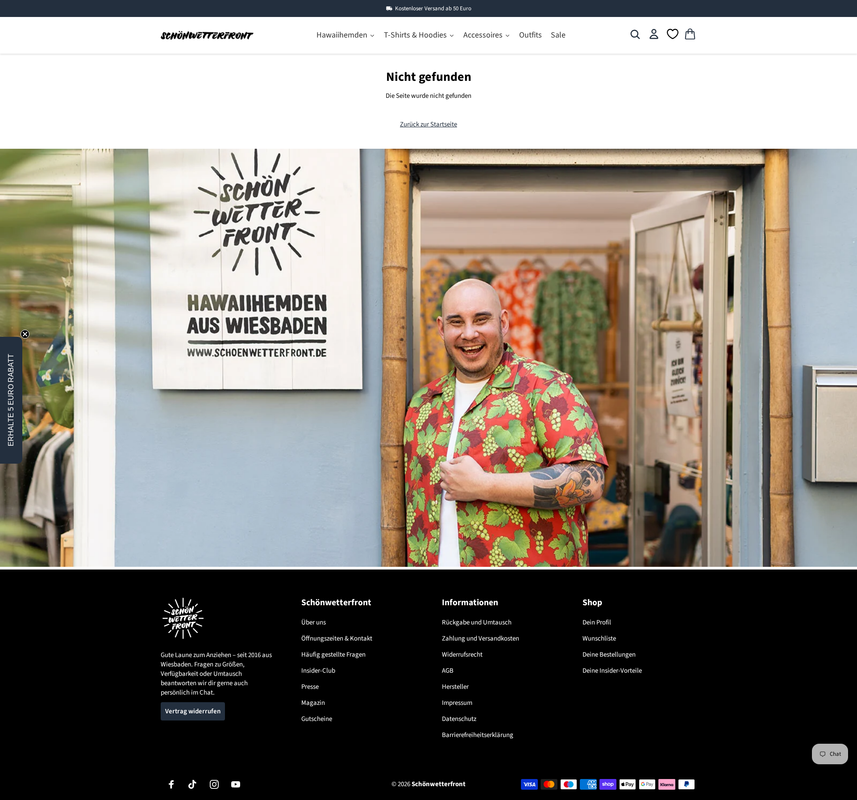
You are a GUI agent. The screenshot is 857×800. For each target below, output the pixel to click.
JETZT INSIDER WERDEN (429, 441)
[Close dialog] (530, 296)
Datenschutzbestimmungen (427, 470)
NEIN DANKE (428, 492)
